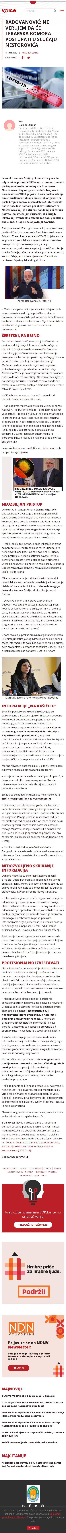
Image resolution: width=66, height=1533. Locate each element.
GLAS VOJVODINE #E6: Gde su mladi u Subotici (28, 1395)
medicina (29, 1172)
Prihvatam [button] (33, 1528)
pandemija (52, 1172)
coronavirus (35, 1168)
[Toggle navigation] (33, 2)
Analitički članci (30, 52)
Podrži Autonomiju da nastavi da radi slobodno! (29, 1442)
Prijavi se (19, 1368)
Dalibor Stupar (27, 125)
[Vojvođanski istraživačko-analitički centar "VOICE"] (9, 11)
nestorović (40, 1172)
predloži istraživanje (33, 1224)
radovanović (25, 1175)
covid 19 (47, 1168)
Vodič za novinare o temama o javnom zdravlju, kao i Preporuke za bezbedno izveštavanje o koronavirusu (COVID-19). (31, 1146)
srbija (36, 1175)
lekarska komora (15, 1172)
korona (57, 1168)
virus (43, 1175)
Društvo (23, 1168)
